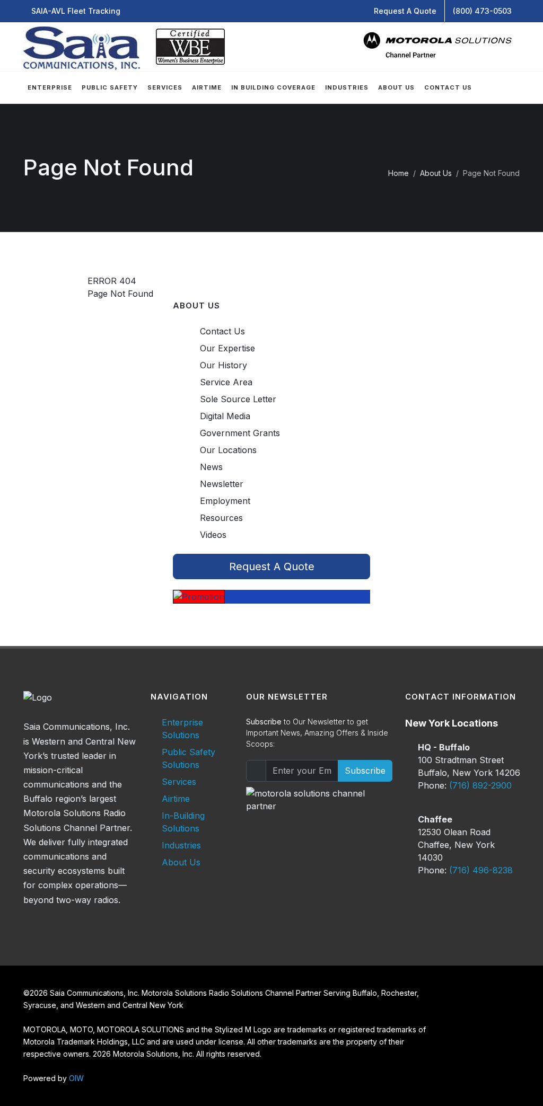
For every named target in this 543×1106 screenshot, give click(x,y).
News (211, 467)
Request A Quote (405, 10)
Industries (181, 845)
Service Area (226, 382)
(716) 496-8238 (481, 870)
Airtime (176, 798)
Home (398, 173)
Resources (221, 517)
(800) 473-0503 (482, 10)
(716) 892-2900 (480, 785)
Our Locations (228, 450)
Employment (225, 501)
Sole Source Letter (238, 399)
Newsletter (221, 484)
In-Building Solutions (183, 822)
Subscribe (365, 770)
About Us (436, 173)
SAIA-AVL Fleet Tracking (75, 10)
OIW (76, 1078)
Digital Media (225, 416)
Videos (213, 534)
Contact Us (222, 331)
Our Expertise (227, 348)
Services (179, 781)
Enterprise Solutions (182, 728)
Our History (223, 365)
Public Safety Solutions (188, 758)
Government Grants (240, 433)
